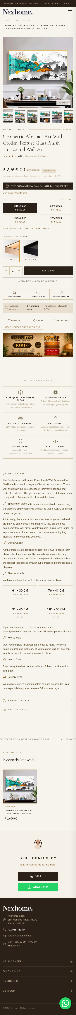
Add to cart (49, 271)
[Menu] (70, 12)
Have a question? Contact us (23, 327)
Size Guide (66, 199)
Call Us (40, 876)
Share (40, 320)
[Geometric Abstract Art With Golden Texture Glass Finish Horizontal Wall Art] (8, 116)
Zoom (65, 103)
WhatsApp (63, 320)
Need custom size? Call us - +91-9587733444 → (27, 228)
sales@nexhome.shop (19, 935)
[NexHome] (17, 11)
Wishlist (16, 320)
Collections (23, 20)
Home (6, 20)
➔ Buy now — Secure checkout (38, 281)
